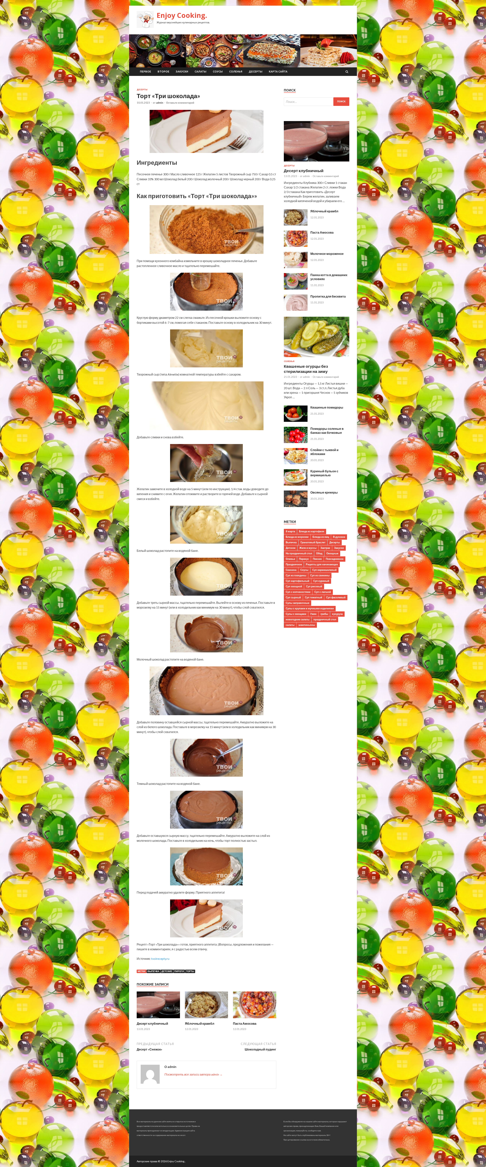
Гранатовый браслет (313, 542)
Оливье (290, 558)
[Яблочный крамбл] (206, 1019)
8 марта (290, 531)
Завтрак (325, 547)
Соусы (218, 71)
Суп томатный (313, 597)
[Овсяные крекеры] (296, 506)
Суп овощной (294, 586)
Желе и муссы (307, 547)
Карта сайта (278, 71)
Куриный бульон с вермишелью (324, 473)
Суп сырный (293, 597)
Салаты (200, 71)
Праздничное (294, 564)
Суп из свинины (320, 575)
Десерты (255, 71)
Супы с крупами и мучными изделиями (310, 608)
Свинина (291, 569)
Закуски (182, 71)
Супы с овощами (296, 613)
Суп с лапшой (322, 591)
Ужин (313, 613)
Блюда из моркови (297, 536)
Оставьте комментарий (180, 102)
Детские (166, 971)
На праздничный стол (299, 553)
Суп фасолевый (336, 597)
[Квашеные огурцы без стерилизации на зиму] (316, 358)
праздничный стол (324, 619)
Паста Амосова (244, 1023)
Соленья (235, 71)
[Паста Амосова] (254, 1019)
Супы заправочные (297, 602)
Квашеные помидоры (326, 407)
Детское (290, 547)
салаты (290, 624)
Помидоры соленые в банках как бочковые (327, 430)
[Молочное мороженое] (296, 267)
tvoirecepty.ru (160, 958)
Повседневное (334, 558)
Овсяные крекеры (324, 492)
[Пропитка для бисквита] (296, 309)
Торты (190, 971)
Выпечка (153, 971)
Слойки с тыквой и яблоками (324, 452)
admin (159, 102)
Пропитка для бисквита (328, 296)
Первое (145, 71)
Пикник (317, 558)
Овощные (332, 553)
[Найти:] (316, 101)
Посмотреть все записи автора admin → (193, 1074)
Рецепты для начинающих (322, 564)
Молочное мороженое (327, 253)
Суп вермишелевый (324, 569)
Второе (163, 71)
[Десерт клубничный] (158, 1019)
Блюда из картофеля (311, 531)
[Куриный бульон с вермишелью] (296, 484)
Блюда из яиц (320, 536)
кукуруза (337, 613)
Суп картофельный (297, 580)
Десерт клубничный (152, 1023)
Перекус (304, 558)
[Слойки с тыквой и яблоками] (296, 463)
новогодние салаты (297, 619)
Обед (319, 553)
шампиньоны (306, 624)
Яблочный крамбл (199, 1023)
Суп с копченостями (298, 591)
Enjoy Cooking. (182, 15)
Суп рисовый (314, 586)
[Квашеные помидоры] (296, 420)
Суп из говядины (296, 575)
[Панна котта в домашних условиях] (296, 288)
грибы (324, 613)
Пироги (179, 971)
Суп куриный (321, 580)
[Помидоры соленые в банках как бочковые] (296, 442)
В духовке (339, 536)
